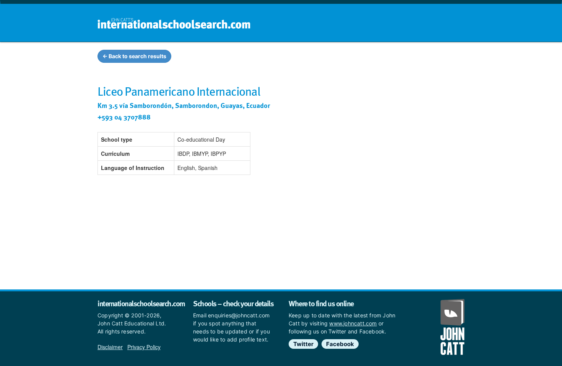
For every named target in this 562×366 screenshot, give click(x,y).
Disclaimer (110, 347)
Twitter (303, 344)
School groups (307, 57)
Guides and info (364, 57)
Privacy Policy (144, 347)
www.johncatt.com (353, 323)
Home (264, 57)
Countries (414, 57)
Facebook (340, 344)
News (450, 57)
